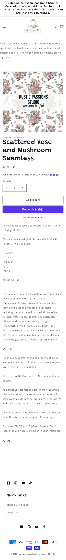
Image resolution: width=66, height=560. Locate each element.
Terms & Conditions (17, 504)
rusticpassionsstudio (27, 554)
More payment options (33, 217)
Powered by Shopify (46, 554)
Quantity (7, 181)
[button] (4, 26)
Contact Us (13, 512)
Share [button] (9, 440)
